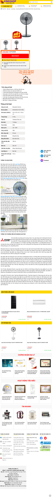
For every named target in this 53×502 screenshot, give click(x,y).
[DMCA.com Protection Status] (45, 450)
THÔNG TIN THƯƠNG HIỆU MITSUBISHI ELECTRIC (13, 234)
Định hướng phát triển (18, 454)
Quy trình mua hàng (18, 453)
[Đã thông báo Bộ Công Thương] (45, 444)
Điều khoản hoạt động (19, 451)
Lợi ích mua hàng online (19, 439)
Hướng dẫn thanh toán (19, 437)
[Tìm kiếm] (51, 2)
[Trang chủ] (8, 2)
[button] (50, 495)
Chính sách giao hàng (18, 441)
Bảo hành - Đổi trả (18, 444)
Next (49, 364)
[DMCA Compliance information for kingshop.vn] (45, 448)
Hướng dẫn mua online (19, 442)
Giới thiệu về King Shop (19, 449)
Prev (4, 364)
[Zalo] (26, 80)
